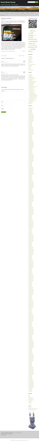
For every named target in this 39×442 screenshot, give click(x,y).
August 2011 (31, 307)
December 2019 (31, 196)
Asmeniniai (30, 57)
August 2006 (31, 374)
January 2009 (31, 342)
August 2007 (31, 361)
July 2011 (30, 308)
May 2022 (30, 164)
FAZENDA (30, 37)
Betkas (14, 51)
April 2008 (30, 352)
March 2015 (31, 260)
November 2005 (31, 384)
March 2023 (31, 153)
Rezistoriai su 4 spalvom (33, 95)
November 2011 (31, 304)
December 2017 (31, 223)
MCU (30, 68)
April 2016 (30, 245)
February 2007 (31, 367)
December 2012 (31, 290)
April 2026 (30, 112)
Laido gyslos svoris (33, 90)
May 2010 (30, 324)
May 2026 (30, 111)
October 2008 (31, 345)
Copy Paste (22, 12)
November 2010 (31, 317)
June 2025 (30, 123)
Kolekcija (32, 12)
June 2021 (30, 176)
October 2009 (31, 332)
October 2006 (31, 372)
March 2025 (31, 126)
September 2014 (31, 266)
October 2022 (31, 159)
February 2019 (31, 207)
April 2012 (30, 298)
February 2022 (31, 167)
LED (34, 43)
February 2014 (31, 274)
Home (2, 12)
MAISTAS (29, 45)
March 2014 (31, 273)
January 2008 (31, 355)
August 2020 (31, 187)
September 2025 (31, 120)
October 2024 (31, 132)
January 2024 (31, 142)
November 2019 (31, 197)
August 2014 (31, 267)
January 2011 (31, 315)
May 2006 (30, 377)
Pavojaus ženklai (31, 87)
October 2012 (31, 292)
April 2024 (30, 139)
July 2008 (30, 348)
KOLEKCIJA (33, 41)
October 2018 (31, 212)
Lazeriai (30, 66)
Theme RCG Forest (26, 440)
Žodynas (27, 12)
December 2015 (31, 250)
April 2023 (30, 152)
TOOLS (30, 51)
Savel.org (30, 400)
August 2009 (31, 334)
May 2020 (30, 191)
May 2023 (30, 151)
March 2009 (31, 340)
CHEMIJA (31, 35)
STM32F (33, 49)
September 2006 (31, 373)
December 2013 (31, 276)
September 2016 (31, 240)
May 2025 (30, 124)
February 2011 (31, 314)
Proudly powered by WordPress (18, 440)
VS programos (31, 102)
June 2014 (30, 270)
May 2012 (30, 297)
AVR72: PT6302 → (22, 55)
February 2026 (31, 114)
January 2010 (31, 328)
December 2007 (31, 356)
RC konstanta (32, 93)
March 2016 (31, 246)
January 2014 (31, 275)
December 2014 (31, 263)
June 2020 (30, 190)
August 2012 (31, 294)
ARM (31, 31)
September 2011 (31, 306)
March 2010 (31, 326)
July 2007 (30, 362)
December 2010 (31, 316)
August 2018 (31, 214)
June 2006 (30, 376)
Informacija (3, 15)
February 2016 (31, 247)
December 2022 (31, 156)
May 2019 (30, 204)
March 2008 (31, 353)
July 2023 (30, 149)
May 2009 (30, 337)
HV (29, 41)
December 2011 (31, 303)
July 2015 (30, 255)
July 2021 (30, 175)
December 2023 (31, 143)
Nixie (36, 45)
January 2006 (31, 382)
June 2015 (30, 256)
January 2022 (31, 169)
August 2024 (31, 134)
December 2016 (31, 236)
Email (2, 105)
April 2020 (30, 192)
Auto (29, 33)
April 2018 (30, 219)
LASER (30, 43)
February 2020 (31, 194)
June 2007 (30, 363)
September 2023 (31, 146)
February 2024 (31, 141)
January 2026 (31, 115)
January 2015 (31, 262)
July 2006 (30, 375)
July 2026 (30, 109)
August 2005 (31, 387)
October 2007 (31, 358)
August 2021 (31, 174)
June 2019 (30, 203)
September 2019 (31, 200)
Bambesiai (11, 51)
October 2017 (31, 225)
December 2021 (31, 170)
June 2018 (30, 216)
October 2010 (31, 318)
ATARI (34, 31)
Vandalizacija (31, 69)
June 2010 (30, 323)
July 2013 (30, 282)
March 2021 (31, 180)
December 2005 (31, 383)
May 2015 (30, 257)
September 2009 (31, 333)
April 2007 (30, 365)
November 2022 (31, 157)
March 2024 (31, 140)
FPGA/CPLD (31, 62)
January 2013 (31, 288)
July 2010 (30, 322)
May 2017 (30, 231)
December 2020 (31, 183)
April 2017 (30, 232)
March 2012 (31, 300)
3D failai (11, 12)
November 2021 (31, 171)
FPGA (35, 39)
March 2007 (31, 366)
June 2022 (30, 163)
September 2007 (31, 360)
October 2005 (31, 385)
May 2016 (30, 244)
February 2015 (31, 261)
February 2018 (31, 221)
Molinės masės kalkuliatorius (33, 408)
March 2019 (31, 206)
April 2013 (30, 285)
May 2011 (30, 311)
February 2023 (31, 154)
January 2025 (31, 129)
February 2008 (31, 354)
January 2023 (31, 155)
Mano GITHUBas (31, 399)
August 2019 (31, 201)
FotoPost (31, 39)
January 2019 (31, 209)
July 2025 (30, 122)
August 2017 (31, 227)
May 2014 (30, 271)
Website (2, 108)
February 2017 (31, 234)
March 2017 (31, 233)
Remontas (31, 47)
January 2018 (31, 222)
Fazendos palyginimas (32, 77)
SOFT (35, 47)
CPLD (35, 35)
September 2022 (31, 160)
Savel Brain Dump (8, 2)
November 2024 (31, 131)
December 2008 (31, 343)
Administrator (7, 51)
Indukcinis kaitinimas (32, 64)
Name (2, 101)
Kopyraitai (20, 432)
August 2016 (31, 241)
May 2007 (30, 364)
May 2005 (30, 391)
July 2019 (30, 202)
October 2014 (31, 265)
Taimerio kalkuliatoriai (33, 97)
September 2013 (31, 280)
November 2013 (31, 277)
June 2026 (30, 110)
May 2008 (30, 351)
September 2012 (31, 293)
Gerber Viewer (31, 78)
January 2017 (31, 235)
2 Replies (23, 51)
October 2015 (31, 252)
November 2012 (31, 291)
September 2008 (31, 346)
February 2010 (31, 327)
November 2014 (31, 264)
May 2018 (30, 217)
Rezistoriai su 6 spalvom (33, 96)
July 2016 (30, 242)
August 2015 (31, 254)
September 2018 (31, 213)
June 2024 (30, 136)
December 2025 (31, 116)
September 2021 (31, 173)
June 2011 (30, 310)
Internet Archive (31, 397)
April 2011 (30, 312)
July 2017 (30, 229)
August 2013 (31, 281)
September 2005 (31, 386)
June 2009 (30, 336)
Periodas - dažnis (32, 92)
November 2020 (31, 184)
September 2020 (31, 186)
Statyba (29, 49)
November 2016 (31, 237)
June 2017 (30, 230)
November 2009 (31, 331)
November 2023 (31, 144)
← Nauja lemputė (4, 55)
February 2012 (31, 301)
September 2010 (31, 320)
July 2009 (30, 335)
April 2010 (30, 325)
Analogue (30, 56)
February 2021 (31, 181)
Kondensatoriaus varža (32, 81)
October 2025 (31, 119)
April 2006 (30, 378)
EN (6, 15)
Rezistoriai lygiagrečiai (33, 94)
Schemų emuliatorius (32, 409)
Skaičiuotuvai (6, 12)
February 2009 (31, 341)
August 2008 (31, 347)
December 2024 (31, 130)
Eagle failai (17, 12)
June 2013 (30, 283)
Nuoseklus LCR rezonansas (33, 86)
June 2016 (30, 243)
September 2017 (31, 226)
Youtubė (30, 403)
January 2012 (31, 302)
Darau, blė (30, 407)
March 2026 (31, 113)
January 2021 (31, 182)
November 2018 (31, 211)
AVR (31, 33)
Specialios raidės (31, 98)
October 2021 (31, 172)
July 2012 (30, 295)
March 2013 (31, 286)
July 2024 (30, 135)
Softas (30, 402)
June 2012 (30, 296)
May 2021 (30, 177)
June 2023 (30, 150)
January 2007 (31, 368)
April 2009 (30, 338)
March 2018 (31, 220)
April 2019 (30, 205)
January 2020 (31, 195)
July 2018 (30, 215)
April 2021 (30, 179)
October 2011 (31, 305)
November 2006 (31, 371)
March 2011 (31, 313)
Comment (3, 90)
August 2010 (31, 321)
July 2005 (30, 388)
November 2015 (31, 251)
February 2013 (31, 287)
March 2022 (31, 166)
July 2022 (30, 162)
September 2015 (31, 253)
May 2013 (30, 284)
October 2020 (31, 185)
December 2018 (31, 210)
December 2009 (31, 330)
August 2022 (31, 161)
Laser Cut (30, 65)
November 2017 (31, 224)
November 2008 (31, 344)
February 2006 (31, 381)
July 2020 (30, 189)
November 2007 (31, 357)
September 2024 (31, 133)
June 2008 (30, 350)
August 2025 (31, 121)
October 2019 (31, 199)
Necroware (33, 45)
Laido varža (31, 91)
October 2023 (31, 145)
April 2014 (30, 272)
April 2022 (30, 165)
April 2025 (30, 125)
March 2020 (31, 193)
